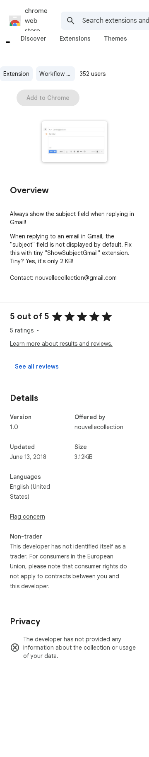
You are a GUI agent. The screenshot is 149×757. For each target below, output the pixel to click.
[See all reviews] (37, 366)
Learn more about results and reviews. (61, 343)
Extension (16, 74)
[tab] (33, 38)
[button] (74, 142)
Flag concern (27, 516)
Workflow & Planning (57, 74)
